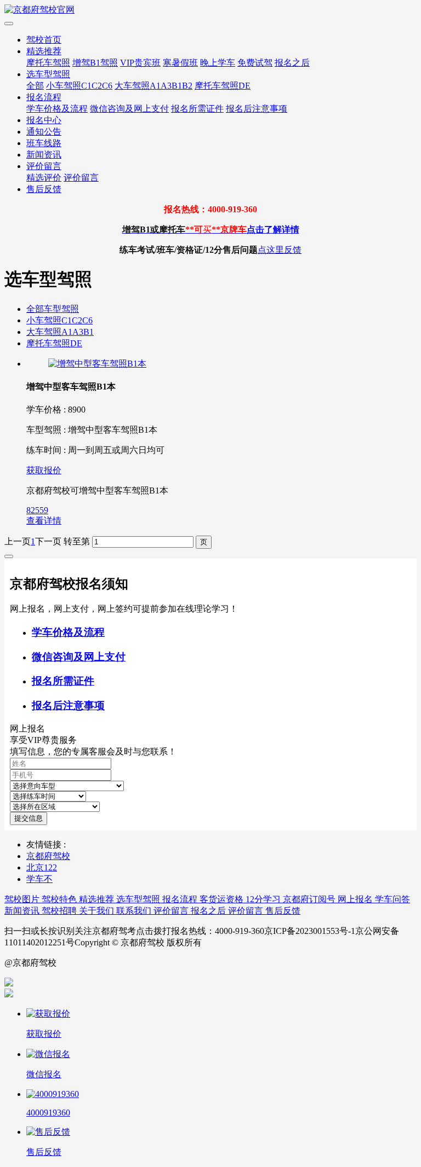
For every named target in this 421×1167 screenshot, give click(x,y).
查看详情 (43, 520)
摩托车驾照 (48, 62)
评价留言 (43, 166)
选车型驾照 (48, 74)
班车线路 (43, 143)
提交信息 (28, 818)
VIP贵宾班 (140, 62)
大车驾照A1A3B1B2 (153, 85)
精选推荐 (43, 51)
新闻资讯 (43, 154)
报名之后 (292, 62)
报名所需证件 (197, 108)
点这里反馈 (279, 249)
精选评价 (43, 177)
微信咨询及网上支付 (129, 108)
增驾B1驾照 (95, 62)
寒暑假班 (180, 62)
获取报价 (43, 470)
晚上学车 (217, 62)
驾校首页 (43, 39)
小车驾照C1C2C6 (79, 85)
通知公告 (43, 131)
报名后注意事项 (256, 108)
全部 (35, 85)
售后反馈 (43, 189)
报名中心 (43, 120)
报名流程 (43, 97)
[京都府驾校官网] (210, 10)
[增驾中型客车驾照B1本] (97, 363)
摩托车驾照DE (223, 85)
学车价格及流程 (57, 108)
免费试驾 (254, 62)
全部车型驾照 (52, 308)
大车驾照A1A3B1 (60, 331)
